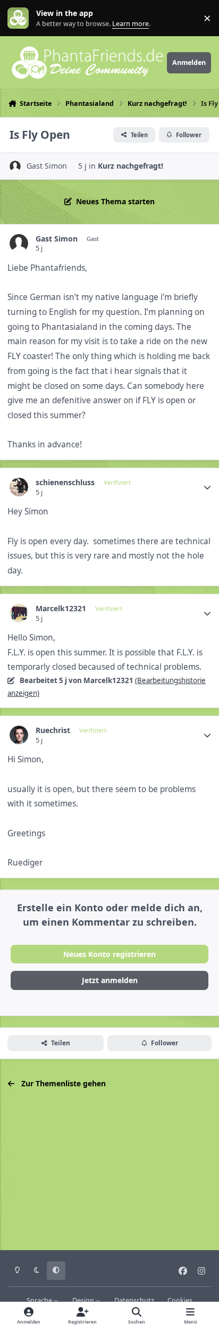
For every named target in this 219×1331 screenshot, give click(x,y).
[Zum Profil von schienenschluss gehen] (19, 487)
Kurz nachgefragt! (130, 166)
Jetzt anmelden (110, 980)
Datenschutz (134, 1300)
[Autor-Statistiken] (207, 487)
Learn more (20, 18)
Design (84, 1300)
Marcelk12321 (61, 608)
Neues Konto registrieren (109, 954)
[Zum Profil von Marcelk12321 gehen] (19, 613)
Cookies (179, 1300)
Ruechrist (53, 730)
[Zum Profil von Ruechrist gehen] (19, 735)
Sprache (40, 1300)
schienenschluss (65, 482)
